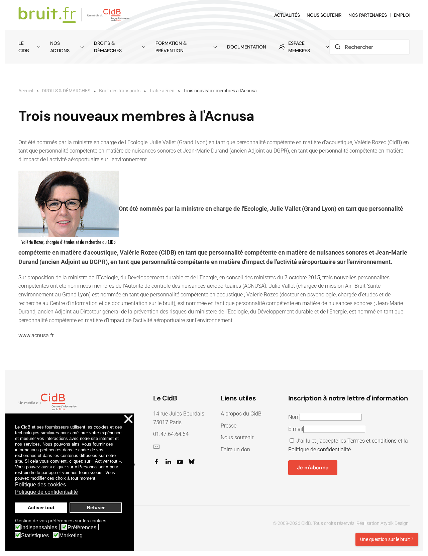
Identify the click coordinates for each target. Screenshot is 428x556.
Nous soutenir (237, 437)
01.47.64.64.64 (171, 434)
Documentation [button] (246, 47)
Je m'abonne (313, 467)
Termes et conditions (372, 441)
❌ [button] (128, 419)
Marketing (71, 535)
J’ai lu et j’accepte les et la (348, 445)
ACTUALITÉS (287, 15)
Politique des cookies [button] (40, 484)
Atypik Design (395, 523)
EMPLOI (402, 15)
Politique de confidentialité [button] (46, 492)
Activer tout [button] (41, 507)
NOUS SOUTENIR (324, 15)
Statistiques (35, 535)
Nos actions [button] (60, 47)
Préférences (82, 527)
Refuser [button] (96, 507)
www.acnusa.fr (36, 335)
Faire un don (235, 449)
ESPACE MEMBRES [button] (299, 47)
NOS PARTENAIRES (367, 15)
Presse (228, 426)
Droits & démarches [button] (108, 47)
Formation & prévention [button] (171, 47)
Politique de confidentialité (319, 449)
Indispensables (39, 527)
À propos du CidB (241, 413)
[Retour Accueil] (75, 15)
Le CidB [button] (23, 47)
